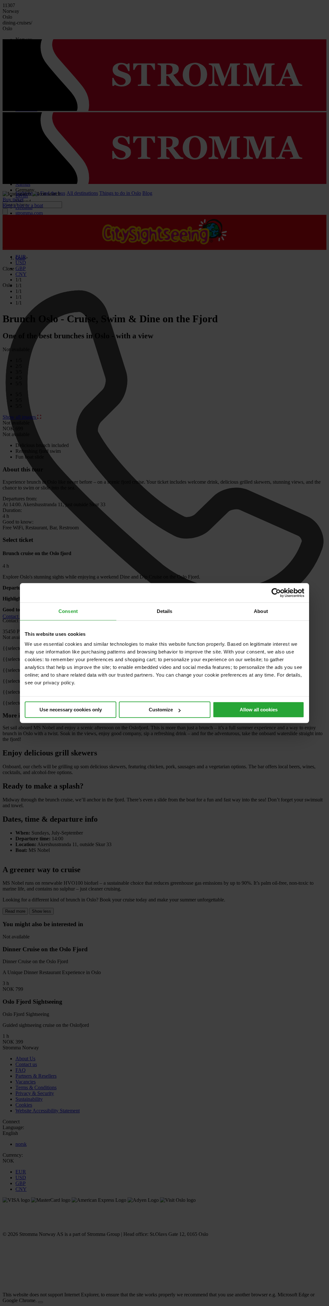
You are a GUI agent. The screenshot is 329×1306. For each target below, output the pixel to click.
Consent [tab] (68, 611)
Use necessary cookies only (71, 709)
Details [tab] (165, 611)
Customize (161, 709)
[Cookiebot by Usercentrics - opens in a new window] (276, 593)
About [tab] (261, 611)
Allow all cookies (259, 709)
